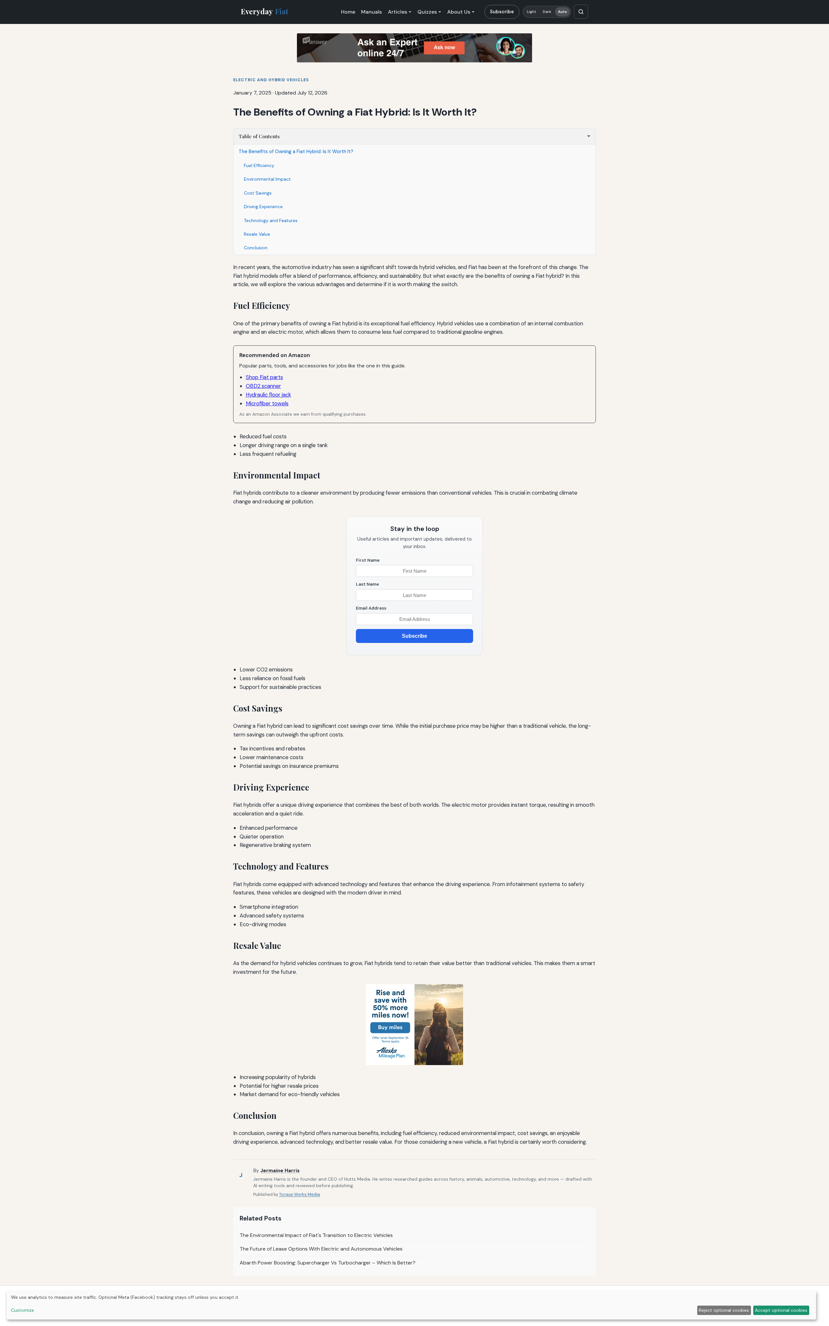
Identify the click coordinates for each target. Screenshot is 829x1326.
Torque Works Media (299, 1194)
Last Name (367, 584)
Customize (22, 1310)
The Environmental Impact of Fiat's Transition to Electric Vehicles (316, 1235)
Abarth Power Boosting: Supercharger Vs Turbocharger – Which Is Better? (327, 1262)
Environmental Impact (267, 179)
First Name (368, 560)
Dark (547, 11)
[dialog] (411, 1305)
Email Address (371, 608)
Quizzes (427, 11)
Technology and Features (271, 220)
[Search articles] (581, 12)
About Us (458, 11)
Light (532, 11)
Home (348, 11)
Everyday (264, 11)
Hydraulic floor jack (268, 394)
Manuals (371, 11)
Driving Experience (263, 206)
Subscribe (502, 11)
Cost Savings (258, 193)
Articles (397, 11)
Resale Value (257, 234)
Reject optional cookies (724, 1310)
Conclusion (255, 248)
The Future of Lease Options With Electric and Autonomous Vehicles (321, 1248)
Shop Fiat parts (264, 377)
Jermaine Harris (280, 1170)
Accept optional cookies (781, 1310)
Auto (562, 11)
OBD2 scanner (263, 385)
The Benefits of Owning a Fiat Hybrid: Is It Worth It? (296, 151)
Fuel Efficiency (259, 165)
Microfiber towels (267, 403)
